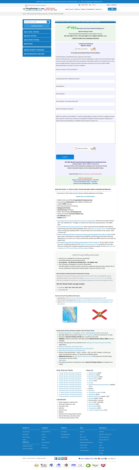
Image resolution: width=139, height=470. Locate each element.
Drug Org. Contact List (104, 439)
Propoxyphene (92, 408)
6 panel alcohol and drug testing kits (70, 383)
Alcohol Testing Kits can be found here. (71, 346)
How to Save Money (84, 439)
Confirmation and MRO (35, 54)
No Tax (93, 5)
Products (77, 9)
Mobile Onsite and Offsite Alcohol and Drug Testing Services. (94, 300)
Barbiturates (92, 375)
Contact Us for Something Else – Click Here (85, 183)
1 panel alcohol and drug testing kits (70, 373)
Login (108, 5)
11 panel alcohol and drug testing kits (70, 392)
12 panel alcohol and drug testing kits (70, 394)
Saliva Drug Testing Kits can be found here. (72, 350)
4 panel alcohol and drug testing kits (70, 379)
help (81, 428)
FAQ (81, 434)
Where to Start (83, 437)
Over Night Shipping (65, 434)
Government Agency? (84, 450)
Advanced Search (36, 26)
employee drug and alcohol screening (95, 278)
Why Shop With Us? (46, 431)
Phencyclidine (92, 406)
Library (100, 445)
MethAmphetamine (94, 396)
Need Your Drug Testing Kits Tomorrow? (37, 5)
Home (66, 9)
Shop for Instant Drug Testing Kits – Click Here (85, 180)
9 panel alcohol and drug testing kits (70, 388)
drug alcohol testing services (83, 356)
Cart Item (112, 9)
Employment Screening (35, 50)
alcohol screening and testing (89, 244)
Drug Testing (31, 36)
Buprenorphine (93, 379)
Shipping (64, 428)
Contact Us (98, 9)
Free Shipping (84, 5)
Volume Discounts (83, 445)
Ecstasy (90, 383)
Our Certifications (45, 442)
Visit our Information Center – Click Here (85, 181)
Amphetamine (92, 373)
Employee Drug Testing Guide (86, 442)
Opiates (90, 402)
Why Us (71, 9)
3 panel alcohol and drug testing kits (70, 377)
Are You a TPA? (83, 447)
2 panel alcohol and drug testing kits (70, 375)
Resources (103, 428)
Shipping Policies (64, 437)
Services (83, 9)
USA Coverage (45, 447)
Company (45, 428)
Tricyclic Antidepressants (96, 410)
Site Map (101, 453)
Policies (43, 439)
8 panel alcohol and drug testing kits (70, 386)
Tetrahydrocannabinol (95, 392)
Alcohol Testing (32, 32)
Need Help (82, 431)
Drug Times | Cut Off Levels (105, 434)
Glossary (101, 442)
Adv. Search (101, 450)
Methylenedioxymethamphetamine (99, 384)
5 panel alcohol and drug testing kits (70, 381)
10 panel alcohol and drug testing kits (70, 390)
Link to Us (44, 445)
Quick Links (101, 447)
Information (90, 9)
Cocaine (90, 381)
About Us (44, 434)
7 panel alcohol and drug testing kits (70, 384)
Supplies (29, 44)
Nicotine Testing (32, 40)
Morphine (91, 398)
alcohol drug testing (88, 335)
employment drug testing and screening (98, 342)
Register (113, 5)
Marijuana (91, 390)
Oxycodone (91, 404)
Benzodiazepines (93, 377)
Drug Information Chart (104, 437)
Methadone (91, 394)
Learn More (104, 333)
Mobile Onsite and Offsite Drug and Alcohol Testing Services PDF (86, 298)
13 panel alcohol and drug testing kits (70, 396)
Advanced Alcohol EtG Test (99, 228)
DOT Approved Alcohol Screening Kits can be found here (76, 348)
